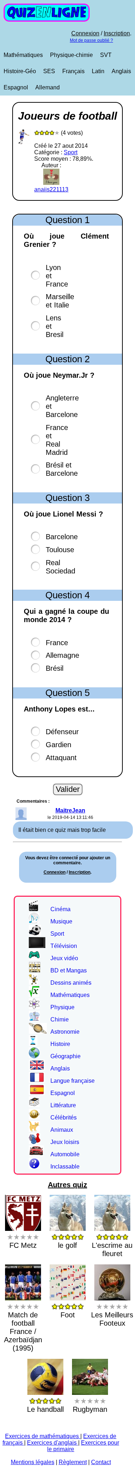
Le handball (45, 1405)
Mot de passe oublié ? (91, 40)
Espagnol (16, 87)
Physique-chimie (71, 55)
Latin (98, 71)
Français (73, 71)
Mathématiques (23, 55)
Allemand (47, 87)
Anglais (121, 71)
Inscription (117, 33)
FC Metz (23, 1241)
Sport (70, 152)
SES (49, 71)
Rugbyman (90, 1405)
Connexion (85, 33)
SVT (106, 55)
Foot (67, 1311)
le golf (67, 1241)
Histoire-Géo (20, 71)
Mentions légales (32, 1462)
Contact (101, 1462)
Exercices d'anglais (52, 1443)
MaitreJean (70, 810)
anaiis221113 (51, 189)
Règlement (73, 1462)
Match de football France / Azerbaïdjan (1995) (23, 1327)
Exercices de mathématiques (42, 1436)
